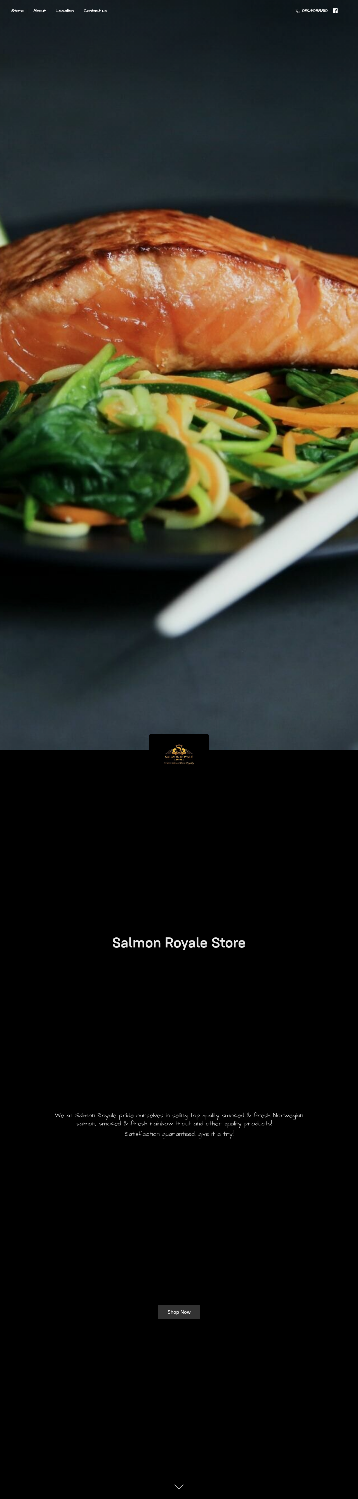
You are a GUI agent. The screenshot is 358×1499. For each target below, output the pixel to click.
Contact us (95, 11)
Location (65, 11)
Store (17, 11)
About (40, 11)
